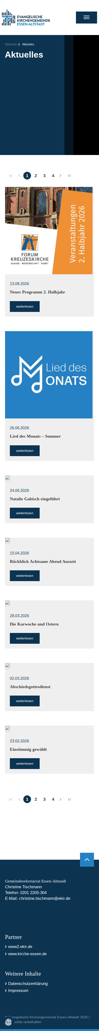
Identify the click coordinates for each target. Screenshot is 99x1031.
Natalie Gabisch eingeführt (35, 498)
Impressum (18, 990)
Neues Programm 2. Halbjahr (37, 292)
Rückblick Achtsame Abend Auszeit (43, 561)
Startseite (11, 44)
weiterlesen (24, 306)
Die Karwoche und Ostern (34, 624)
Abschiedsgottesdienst (30, 686)
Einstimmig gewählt (28, 749)
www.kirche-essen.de (27, 954)
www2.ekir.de (20, 946)
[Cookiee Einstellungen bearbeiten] (8, 1023)
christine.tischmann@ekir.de (44, 898)
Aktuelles (28, 44)
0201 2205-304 (33, 892)
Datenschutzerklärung (28, 983)
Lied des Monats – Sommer (35, 436)
